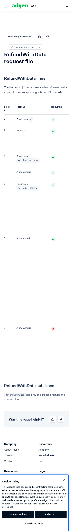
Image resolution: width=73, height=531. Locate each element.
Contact (8, 461)
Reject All (50, 514)
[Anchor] (1, 78)
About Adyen (11, 449)
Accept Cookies (18, 514)
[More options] (39, 47)
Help (41, 461)
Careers (8, 455)
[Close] (64, 479)
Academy (44, 449)
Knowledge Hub (48, 455)
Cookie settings (34, 523)
